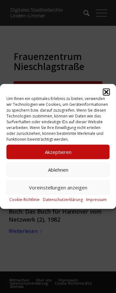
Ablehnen (58, 170)
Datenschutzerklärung (63, 199)
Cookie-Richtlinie (24, 199)
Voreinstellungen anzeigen (58, 187)
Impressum (96, 199)
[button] (106, 92)
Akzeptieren (58, 152)
